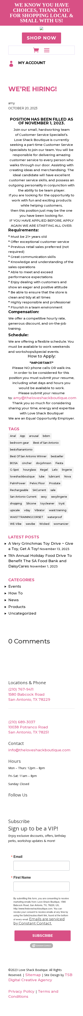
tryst (62, 503)
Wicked (44, 523)
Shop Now (41, 38)
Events (14, 586)
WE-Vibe (15, 523)
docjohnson (43, 463)
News (13, 600)
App (22, 436)
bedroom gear (19, 442)
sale (53, 490)
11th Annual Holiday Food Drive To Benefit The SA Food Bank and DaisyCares (40, 560)
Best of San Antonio (46, 442)
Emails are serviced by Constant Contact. (39, 921)
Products (17, 607)
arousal (34, 436)
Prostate (54, 483)
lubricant (54, 476)
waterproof (54, 517)
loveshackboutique (22, 476)
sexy (44, 496)
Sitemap (32, 975)
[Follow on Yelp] (60, 809)
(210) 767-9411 (20, 689)
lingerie (67, 469)
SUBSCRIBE (42, 936)
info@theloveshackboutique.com (39, 750)
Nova (67, 476)
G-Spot (14, 469)
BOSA (14, 463)
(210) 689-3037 (21, 722)
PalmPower (18, 483)
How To (15, 593)
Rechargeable (19, 490)
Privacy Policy (21, 991)
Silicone (31, 503)
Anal (13, 436)
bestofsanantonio (21, 449)
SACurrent (39, 490)
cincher (27, 463)
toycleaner (47, 503)
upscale (15, 510)
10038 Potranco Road (28, 727)
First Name (22, 877)
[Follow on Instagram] (31, 809)
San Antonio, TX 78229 (29, 699)
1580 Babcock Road (26, 694)
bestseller (57, 456)
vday (27, 510)
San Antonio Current (23, 496)
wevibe (30, 523)
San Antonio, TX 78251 (28, 732)
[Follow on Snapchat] (70, 809)
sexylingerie (59, 496)
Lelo (55, 469)
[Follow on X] (21, 809)
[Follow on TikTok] (50, 809)
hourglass (29, 469)
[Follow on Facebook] (11, 809)
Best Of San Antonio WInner (28, 456)
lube (41, 476)
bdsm (46, 436)
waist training (57, 510)
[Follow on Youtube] (41, 809)
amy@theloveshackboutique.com (44, 398)
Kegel (44, 469)
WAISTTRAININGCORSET (26, 517)
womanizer (61, 523)
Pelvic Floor (37, 483)
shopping (16, 503)
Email (17, 856)
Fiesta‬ (59, 463)
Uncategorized (22, 613)
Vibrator (39, 510)
